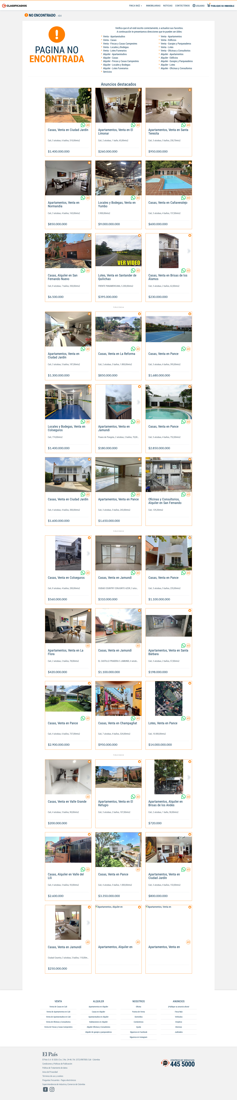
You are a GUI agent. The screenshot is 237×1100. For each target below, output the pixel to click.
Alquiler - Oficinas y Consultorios (176, 68)
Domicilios (139, 1017)
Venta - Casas (109, 40)
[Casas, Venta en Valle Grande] (68, 777)
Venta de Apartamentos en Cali (58, 1012)
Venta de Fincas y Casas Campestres (58, 1027)
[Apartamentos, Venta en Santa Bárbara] (169, 625)
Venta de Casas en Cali (58, 1007)
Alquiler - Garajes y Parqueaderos (177, 61)
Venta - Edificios (168, 40)
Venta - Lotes (167, 47)
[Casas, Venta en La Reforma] (118, 329)
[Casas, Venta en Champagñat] (118, 698)
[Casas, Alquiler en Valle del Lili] (68, 849)
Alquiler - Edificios (169, 57)
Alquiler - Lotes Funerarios (115, 68)
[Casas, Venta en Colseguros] (68, 553)
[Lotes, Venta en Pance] (169, 698)
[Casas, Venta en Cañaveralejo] (169, 178)
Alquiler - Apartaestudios (115, 54)
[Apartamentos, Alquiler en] (118, 922)
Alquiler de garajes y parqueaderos (98, 1032)
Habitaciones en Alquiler (98, 1022)
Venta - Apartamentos (171, 36)
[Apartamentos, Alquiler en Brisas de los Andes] (169, 777)
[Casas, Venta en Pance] (169, 329)
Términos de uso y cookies (52, 1076)
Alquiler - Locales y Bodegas (116, 64)
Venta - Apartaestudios (114, 36)
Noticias (167, 5)
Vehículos (178, 1017)
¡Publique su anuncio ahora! (178, 1007)
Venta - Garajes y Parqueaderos (176, 43)
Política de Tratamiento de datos (54, 1068)
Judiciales (179, 1032)
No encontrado (42, 15)
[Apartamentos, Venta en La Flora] (68, 625)
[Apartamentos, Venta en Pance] (118, 474)
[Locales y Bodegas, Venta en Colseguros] (68, 402)
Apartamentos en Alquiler (98, 1007)
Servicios (107, 71)
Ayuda (138, 1027)
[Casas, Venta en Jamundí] (118, 553)
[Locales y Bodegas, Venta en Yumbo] (118, 178)
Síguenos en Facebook (138, 1032)
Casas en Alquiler (98, 1012)
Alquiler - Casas (110, 57)
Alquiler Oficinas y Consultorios (98, 1027)
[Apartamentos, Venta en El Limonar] (118, 105)
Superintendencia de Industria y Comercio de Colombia (63, 1084)
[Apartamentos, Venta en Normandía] (68, 178)
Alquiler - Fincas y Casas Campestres (121, 61)
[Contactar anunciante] (88, 126)
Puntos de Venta (138, 1012)
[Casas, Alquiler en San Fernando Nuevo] (68, 250)
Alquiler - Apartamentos (172, 54)
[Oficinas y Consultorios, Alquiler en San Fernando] (169, 474)
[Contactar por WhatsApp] (83, 126)
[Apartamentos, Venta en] (169, 922)
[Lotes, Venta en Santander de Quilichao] (118, 250)
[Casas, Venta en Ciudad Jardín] (68, 105)
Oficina (138, 1007)
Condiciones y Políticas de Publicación (57, 1064)
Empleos (178, 1022)
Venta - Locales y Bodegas (116, 47)
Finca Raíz (135, 5)
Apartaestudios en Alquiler (98, 1017)
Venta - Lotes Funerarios (115, 50)
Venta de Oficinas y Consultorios (58, 1022)
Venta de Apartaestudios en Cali (58, 1017)
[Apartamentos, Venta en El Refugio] (118, 777)
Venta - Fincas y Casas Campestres (120, 43)
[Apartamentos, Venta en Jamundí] (118, 402)
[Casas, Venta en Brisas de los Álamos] (169, 250)
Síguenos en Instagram (138, 1037)
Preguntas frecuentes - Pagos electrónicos (59, 1080)
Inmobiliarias (153, 5)
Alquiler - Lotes (168, 64)
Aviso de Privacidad (50, 1072)
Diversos (178, 1027)
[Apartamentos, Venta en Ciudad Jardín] (68, 329)
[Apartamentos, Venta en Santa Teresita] (169, 105)
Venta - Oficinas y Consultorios (175, 50)
